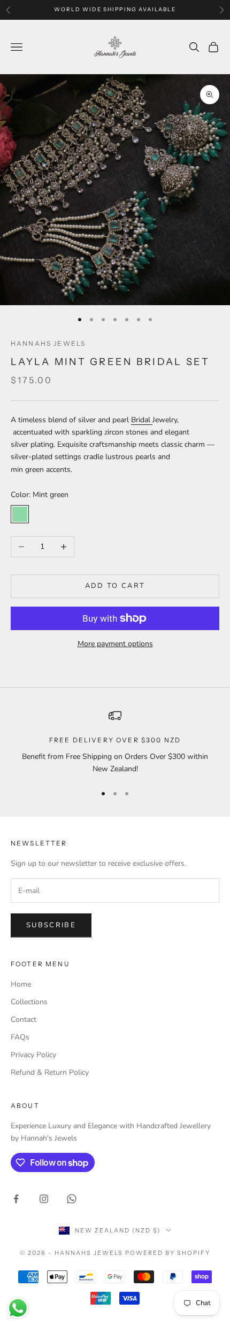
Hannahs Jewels (48, 343)
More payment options (115, 644)
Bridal (141, 420)
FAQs (20, 1037)
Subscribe (51, 925)
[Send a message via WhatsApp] (17, 1308)
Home (21, 984)
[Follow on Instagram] (44, 1198)
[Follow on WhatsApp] (71, 1198)
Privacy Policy (33, 1055)
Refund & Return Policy (50, 1072)
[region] (115, 742)
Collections (29, 1002)
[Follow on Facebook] (16, 1198)
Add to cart (115, 586)
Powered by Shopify (167, 1253)
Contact (23, 1019)
